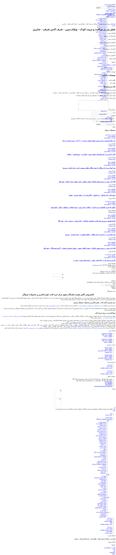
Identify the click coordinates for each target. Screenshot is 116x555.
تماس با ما (109, 366)
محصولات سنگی (101, 494)
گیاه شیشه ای (102, 495)
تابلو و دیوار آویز (102, 86)
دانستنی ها (103, 46)
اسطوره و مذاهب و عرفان (99, 60)
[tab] (56, 67)
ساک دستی (103, 78)
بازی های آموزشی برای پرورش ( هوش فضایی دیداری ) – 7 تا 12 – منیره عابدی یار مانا (89, 141)
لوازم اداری (103, 510)
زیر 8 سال (103, 40)
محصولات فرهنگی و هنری (85, 305)
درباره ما (110, 365)
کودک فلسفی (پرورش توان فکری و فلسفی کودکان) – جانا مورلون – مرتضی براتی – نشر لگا (86, 221)
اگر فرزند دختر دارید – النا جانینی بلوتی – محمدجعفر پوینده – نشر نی (94, 260)
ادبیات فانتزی (102, 37)
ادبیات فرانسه (102, 432)
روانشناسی (103, 51)
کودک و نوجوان (102, 34)
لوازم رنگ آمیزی (101, 100)
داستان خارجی (102, 422)
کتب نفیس (103, 67)
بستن (114, 410)
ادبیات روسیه (102, 428)
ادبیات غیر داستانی (101, 58)
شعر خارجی (103, 43)
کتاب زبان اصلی (8, 316)
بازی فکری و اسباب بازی (102, 512)
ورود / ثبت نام (108, 533)
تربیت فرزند (103, 49)
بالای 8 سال (103, 39)
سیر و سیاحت (102, 63)
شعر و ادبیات (102, 446)
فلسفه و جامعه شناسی (100, 52)
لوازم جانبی (103, 492)
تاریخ (104, 54)
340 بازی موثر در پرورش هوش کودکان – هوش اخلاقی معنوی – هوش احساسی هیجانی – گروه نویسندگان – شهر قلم (79, 248)
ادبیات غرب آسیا (101, 25)
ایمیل (113, 115)
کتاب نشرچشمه (17, 316)
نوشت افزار (103, 498)
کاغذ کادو (103, 77)
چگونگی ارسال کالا (107, 335)
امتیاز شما (112, 98)
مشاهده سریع (111, 136)
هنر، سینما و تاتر (102, 57)
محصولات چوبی (102, 80)
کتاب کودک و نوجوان (110, 317)
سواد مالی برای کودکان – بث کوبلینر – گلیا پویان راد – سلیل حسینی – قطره (92, 195)
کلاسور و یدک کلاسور (100, 507)
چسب (104, 509)
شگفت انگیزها (108, 347)
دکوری (104, 84)
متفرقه (104, 72)
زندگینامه (103, 55)
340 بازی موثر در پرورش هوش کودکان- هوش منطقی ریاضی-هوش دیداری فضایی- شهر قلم (87, 182)
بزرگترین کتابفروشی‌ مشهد (80, 322)
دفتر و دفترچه (102, 506)
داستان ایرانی (102, 33)
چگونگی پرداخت (108, 336)
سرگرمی (103, 64)
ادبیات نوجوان (102, 36)
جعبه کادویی (103, 81)
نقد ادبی (104, 61)
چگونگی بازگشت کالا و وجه (105, 350)
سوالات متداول (108, 349)
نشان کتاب (103, 83)
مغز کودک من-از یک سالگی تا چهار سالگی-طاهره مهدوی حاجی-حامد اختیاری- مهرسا (89, 168)
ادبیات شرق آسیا (101, 426)
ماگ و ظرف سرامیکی (100, 74)
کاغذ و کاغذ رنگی (101, 504)
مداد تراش (103, 501)
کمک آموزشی (102, 114)
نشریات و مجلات (101, 66)
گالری (107, 70)
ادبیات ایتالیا (103, 425)
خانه (114, 24)
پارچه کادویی (102, 479)
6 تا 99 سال (103, 515)
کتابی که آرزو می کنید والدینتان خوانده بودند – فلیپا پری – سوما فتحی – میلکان (91, 154)
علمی (104, 45)
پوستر (104, 87)
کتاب (111, 24)
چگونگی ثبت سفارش (106, 333)
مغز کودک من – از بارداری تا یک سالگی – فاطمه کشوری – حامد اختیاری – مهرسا (90, 234)
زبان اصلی (103, 69)
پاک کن (104, 97)
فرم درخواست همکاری (106, 368)
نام (114, 112)
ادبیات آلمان (103, 434)
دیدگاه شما (112, 110)
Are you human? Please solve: (107, 121)
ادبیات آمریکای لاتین (101, 31)
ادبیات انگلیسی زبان (101, 423)
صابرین (113, 25)
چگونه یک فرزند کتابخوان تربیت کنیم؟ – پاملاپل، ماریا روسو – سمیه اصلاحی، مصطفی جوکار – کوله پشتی (82, 207)
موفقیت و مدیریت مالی (100, 48)
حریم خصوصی (108, 352)
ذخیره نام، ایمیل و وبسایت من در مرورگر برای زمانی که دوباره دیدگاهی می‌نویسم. (92, 118)
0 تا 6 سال (103, 111)
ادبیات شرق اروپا (101, 27)
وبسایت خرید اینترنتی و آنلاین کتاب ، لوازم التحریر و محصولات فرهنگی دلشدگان (88, 328)
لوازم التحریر (105, 93)
